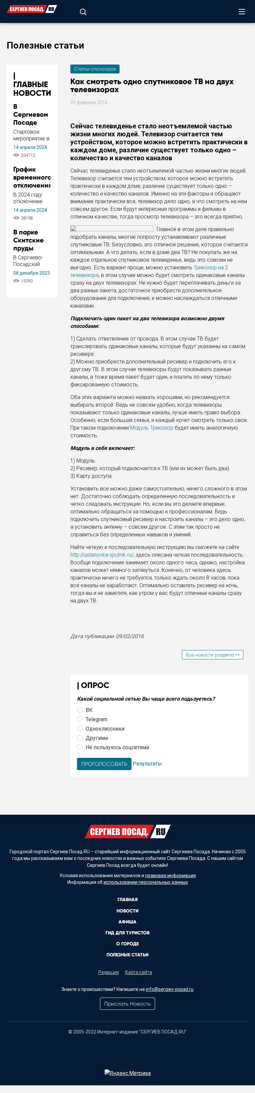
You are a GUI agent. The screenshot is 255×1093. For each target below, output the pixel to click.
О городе (127, 944)
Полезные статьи (127, 955)
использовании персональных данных (146, 882)
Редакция (108, 972)
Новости (127, 911)
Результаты (147, 763)
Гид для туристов (127, 933)
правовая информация (170, 875)
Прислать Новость (127, 1004)
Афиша (127, 922)
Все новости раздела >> (213, 654)
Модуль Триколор (151, 428)
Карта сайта (138, 972)
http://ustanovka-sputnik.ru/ (101, 555)
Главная (128, 899)
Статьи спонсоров (95, 68)
